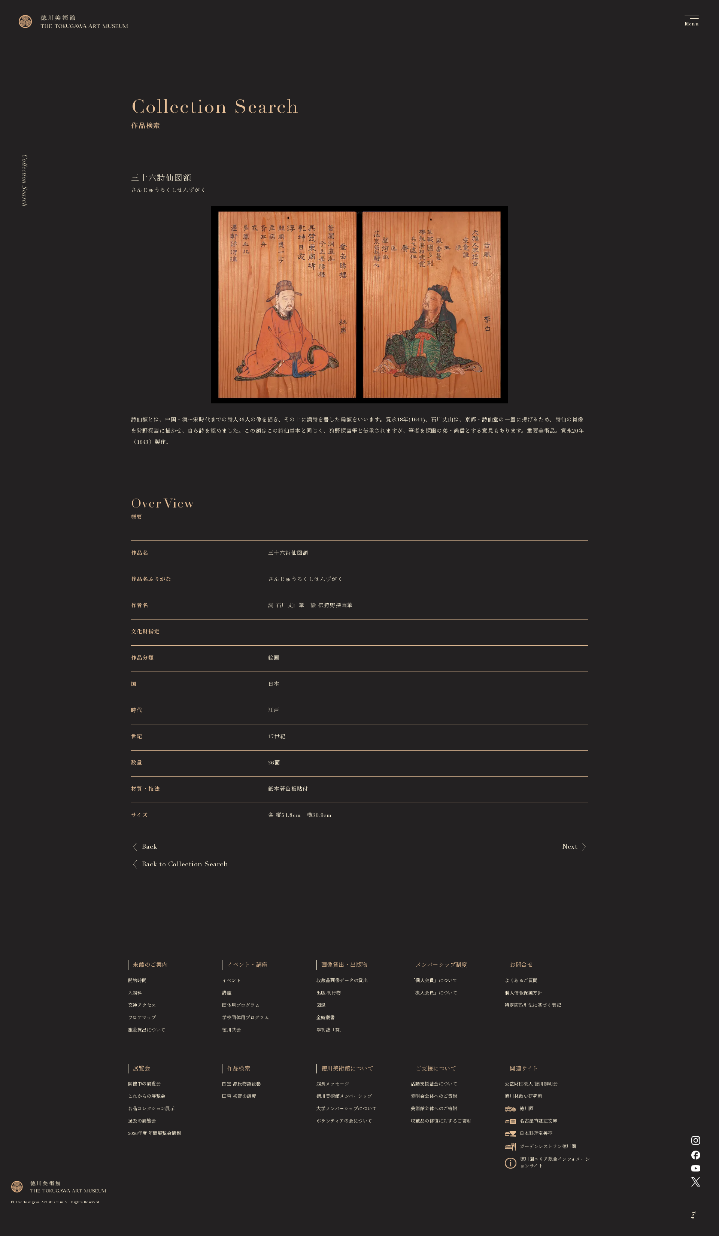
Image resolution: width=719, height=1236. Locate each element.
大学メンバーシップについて (346, 1109)
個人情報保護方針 (523, 993)
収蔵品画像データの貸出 (342, 981)
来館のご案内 (150, 965)
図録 (321, 1005)
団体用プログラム (241, 1005)
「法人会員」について (434, 993)
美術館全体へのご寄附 (434, 1109)
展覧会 (141, 1069)
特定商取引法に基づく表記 (533, 1005)
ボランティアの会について (344, 1121)
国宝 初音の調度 (239, 1096)
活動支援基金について (434, 1084)
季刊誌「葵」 (330, 1030)
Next (569, 847)
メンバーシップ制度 (441, 965)
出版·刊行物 (328, 993)
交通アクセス (142, 1005)
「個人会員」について (434, 981)
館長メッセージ (332, 1084)
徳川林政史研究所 (523, 1096)
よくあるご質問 (521, 981)
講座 (226, 993)
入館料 (135, 993)
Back (149, 847)
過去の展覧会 (142, 1121)
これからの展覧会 (147, 1096)
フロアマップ (142, 1018)
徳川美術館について (347, 1069)
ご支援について (436, 1069)
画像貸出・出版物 (344, 965)
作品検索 (238, 1069)
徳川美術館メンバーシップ (344, 1096)
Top (693, 1215)
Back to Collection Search (185, 864)
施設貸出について (147, 1030)
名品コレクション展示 (151, 1109)
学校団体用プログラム (245, 1018)
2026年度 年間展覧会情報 (154, 1134)
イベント (231, 981)
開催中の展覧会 (144, 1084)
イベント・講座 (247, 965)
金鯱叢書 (325, 1018)
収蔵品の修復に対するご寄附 (441, 1121)
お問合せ (521, 965)
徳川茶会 (231, 1030)
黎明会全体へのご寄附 (434, 1096)
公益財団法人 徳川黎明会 (531, 1084)
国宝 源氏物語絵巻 (241, 1084)
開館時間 (137, 981)
